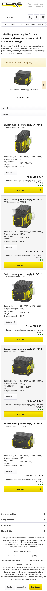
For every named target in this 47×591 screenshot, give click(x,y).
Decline (10, 587)
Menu (9, 17)
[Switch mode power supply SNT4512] (23, 141)
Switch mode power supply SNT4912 (23, 423)
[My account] (36, 17)
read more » (28, 53)
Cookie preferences (35, 560)
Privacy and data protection (13, 560)
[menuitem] (7, 17)
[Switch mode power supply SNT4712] (23, 291)
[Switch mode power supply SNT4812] (23, 78)
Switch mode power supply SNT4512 (23, 124)
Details (8, 172)
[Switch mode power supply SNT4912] (23, 440)
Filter (8, 108)
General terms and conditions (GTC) (22, 556)
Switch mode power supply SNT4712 (23, 274)
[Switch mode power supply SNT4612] (23, 216)
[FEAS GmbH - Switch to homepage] (11, 6)
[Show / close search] (30, 17)
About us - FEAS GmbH (22, 551)
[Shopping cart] (42, 17)
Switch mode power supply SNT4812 (23, 89)
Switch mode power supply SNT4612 (23, 199)
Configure (35, 587)
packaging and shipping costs (19, 540)
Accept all (22, 587)
